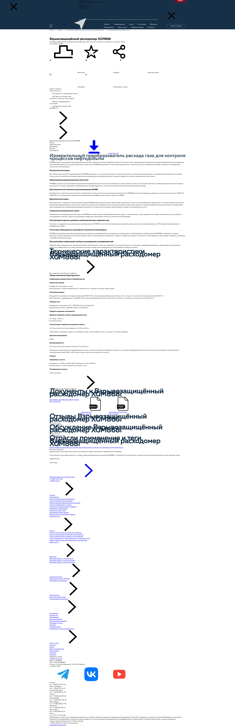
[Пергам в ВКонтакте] (91, 680)
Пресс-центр (54, 643)
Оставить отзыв (55, 423)
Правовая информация (58, 725)
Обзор (52, 143)
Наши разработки (56, 619)
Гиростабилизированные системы (91, 2)
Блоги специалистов (57, 649)
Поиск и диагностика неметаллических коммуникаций (68, 540)
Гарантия (53, 625)
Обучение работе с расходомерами (62, 562)
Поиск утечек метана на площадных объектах (66, 533)
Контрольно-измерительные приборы (63, 507)
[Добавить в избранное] (91, 52)
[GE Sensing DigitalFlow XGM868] (61, 110)
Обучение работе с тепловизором (61, 558)
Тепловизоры (54, 497)
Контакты (53, 655)
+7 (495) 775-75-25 (56, 479)
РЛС (80, 4)
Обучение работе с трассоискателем (62, 560)
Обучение (53, 557)
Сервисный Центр (56, 577)
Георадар (82, 8)
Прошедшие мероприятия (59, 599)
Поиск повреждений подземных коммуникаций (66, 536)
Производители (55, 627)
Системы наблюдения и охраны (61, 505)
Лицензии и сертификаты (58, 581)
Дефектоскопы (55, 516)
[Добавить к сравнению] (63, 52)
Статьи (52, 647)
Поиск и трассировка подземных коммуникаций (66, 534)
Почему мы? (54, 615)
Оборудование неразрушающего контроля (65, 503)
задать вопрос (55, 459)
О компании (54, 613)
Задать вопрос (55, 434)
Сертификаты (54, 617)
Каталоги (53, 653)
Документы (54, 146)
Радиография (84, 6)
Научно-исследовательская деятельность (108, 447)
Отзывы (52, 148)
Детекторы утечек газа (58, 510)
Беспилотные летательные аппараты (62, 514)
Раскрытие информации (58, 621)
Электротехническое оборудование (62, 499)
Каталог (53, 495)
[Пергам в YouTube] (119, 680)
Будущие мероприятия (58, 597)
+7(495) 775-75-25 (56, 658)
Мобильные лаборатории (58, 508)
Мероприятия (55, 595)
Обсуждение (54, 150)
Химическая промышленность (83, 447)
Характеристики (55, 144)
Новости (53, 645)
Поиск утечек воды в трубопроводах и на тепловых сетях (70, 538)
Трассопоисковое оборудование (61, 501)
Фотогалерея (54, 651)
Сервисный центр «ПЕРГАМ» (60, 579)
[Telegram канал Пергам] (63, 680)
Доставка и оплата (56, 623)
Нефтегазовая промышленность (61, 447)
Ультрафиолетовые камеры (59, 512)
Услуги (52, 531)
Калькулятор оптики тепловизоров (62, 629)
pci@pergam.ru (55, 481)
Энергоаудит (54, 542)
